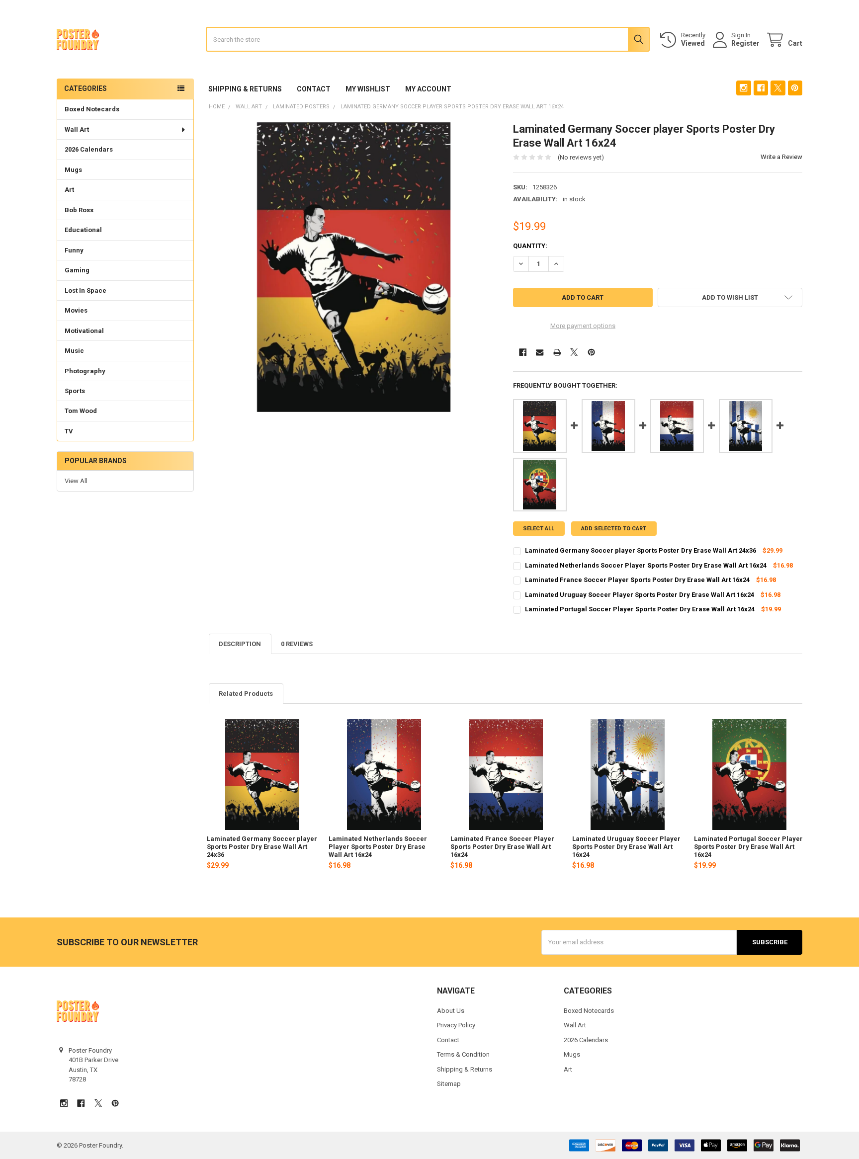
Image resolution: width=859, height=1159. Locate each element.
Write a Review (781, 157)
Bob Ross (79, 210)
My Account (428, 89)
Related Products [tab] (246, 693)
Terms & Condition (463, 1054)
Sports (75, 391)
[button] (730, 297)
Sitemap (449, 1083)
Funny (74, 250)
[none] (354, 267)
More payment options (582, 326)
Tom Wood (81, 410)
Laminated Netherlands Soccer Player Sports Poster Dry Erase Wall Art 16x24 (378, 847)
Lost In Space (85, 290)
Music (74, 350)
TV (69, 431)
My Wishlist (367, 89)
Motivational (84, 330)
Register (745, 43)
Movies (76, 310)
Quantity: (530, 245)
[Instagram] (743, 88)
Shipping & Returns (245, 89)
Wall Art (77, 129)
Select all (538, 528)
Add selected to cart (613, 528)
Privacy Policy (456, 1025)
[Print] (557, 352)
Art (69, 189)
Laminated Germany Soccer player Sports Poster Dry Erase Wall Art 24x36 (262, 847)
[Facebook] (761, 88)
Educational (83, 230)
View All (76, 481)
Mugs (73, 169)
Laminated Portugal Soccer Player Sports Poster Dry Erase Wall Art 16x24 (748, 847)
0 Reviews (297, 644)
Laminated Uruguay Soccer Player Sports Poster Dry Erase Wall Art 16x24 (626, 847)
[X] (778, 88)
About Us (450, 1010)
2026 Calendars (89, 149)
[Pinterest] (795, 88)
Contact (314, 89)
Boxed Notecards (92, 109)
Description (240, 644)
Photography (85, 371)
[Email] (539, 352)
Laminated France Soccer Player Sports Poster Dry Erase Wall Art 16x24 (502, 847)
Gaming (77, 270)
